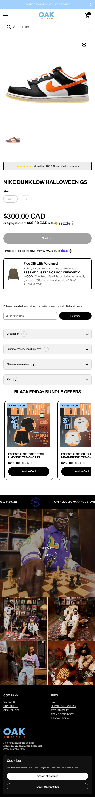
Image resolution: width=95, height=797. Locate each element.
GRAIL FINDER (11, 710)
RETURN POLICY (60, 710)
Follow (47, 555)
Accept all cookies (47, 776)
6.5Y (10, 199)
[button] (87, 15)
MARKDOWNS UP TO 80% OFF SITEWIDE (47, 4)
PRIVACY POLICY (60, 718)
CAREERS (9, 702)
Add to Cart (29, 471)
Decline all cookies (47, 786)
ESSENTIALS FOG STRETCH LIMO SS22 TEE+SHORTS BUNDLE (26, 457)
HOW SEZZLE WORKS (63, 706)
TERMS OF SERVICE (62, 714)
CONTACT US (10, 706)
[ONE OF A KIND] (46, 15)
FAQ (53, 702)
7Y (25, 199)
